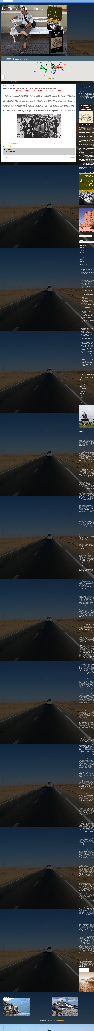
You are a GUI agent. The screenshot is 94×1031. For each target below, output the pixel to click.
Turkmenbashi (81, 916)
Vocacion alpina (88, 951)
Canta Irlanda (88, 501)
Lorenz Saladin (81, 742)
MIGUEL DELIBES (87, 795)
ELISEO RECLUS (87, 590)
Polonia (81, 842)
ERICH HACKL (86, 600)
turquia (92, 916)
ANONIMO (89, 467)
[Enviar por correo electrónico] (11, 143)
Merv (85, 788)
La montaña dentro (89, 713)
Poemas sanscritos (86, 841)
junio (82, 382)
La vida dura (88, 724)
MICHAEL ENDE (90, 793)
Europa (82, 609)
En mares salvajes (88, 597)
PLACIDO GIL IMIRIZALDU (87, 840)
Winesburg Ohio (83, 959)
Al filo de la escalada (87, 443)
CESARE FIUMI (91, 510)
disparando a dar (82, 547)
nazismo (83, 810)
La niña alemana (86, 715)
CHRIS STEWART (89, 514)
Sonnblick (80, 886)
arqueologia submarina (87, 474)
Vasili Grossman (82, 938)
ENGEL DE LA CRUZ (82, 599)
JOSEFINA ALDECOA (83, 679)
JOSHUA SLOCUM (90, 682)
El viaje (83, 588)
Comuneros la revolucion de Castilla (84, 524)
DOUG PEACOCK (83, 549)
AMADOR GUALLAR (88, 456)
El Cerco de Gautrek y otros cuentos (86, 149)
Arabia (85, 472)
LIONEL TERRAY (82, 741)
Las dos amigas (86, 728)
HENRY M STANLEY (82, 643)
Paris (93, 825)
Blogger (61, 1020)
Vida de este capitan (88, 945)
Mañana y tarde (84, 768)
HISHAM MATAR (81, 646)
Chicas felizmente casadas (89, 512)
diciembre (83, 262)
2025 (81, 248)
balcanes (87, 482)
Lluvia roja (90, 741)
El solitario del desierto (82, 584)
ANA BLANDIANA (88, 458)
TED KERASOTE (88, 896)
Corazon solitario (90, 526)
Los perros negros (88, 753)
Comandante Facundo (82, 521)
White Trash (87, 955)
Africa (85, 441)
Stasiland (90, 886)
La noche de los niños (90, 716)
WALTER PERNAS (90, 954)
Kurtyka (90, 696)
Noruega (80, 815)
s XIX (89, 866)
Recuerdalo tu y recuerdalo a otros (88, 849)
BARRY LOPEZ (81, 483)
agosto (82, 379)
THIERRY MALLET (87, 899)
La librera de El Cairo (89, 711)
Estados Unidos (90, 606)
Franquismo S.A (83, 618)
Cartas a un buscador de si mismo (85, 505)
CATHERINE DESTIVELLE (83, 507)
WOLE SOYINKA (90, 959)
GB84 (80, 624)
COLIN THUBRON (86, 520)
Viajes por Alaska (89, 942)
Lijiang (87, 740)
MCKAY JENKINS (87, 784)
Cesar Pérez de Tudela (83, 510)
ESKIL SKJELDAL (89, 604)
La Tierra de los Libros (22, 8)
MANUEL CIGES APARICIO (89, 765)
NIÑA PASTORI (85, 813)
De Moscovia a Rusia (89, 538)
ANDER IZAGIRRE (88, 459)
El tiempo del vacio (83, 585)
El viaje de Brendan (90, 588)
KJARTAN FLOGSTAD (86, 694)
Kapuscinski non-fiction (89, 688)
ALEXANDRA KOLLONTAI (83, 453)
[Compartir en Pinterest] (17, 143)
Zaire (92, 965)
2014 (81, 399)
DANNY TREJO (84, 535)
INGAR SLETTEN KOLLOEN (83, 656)
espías (88, 605)
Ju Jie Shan (82, 683)
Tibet (84, 901)
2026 (81, 247)
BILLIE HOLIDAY (82, 491)
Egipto (88, 556)
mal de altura (86, 763)
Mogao (80, 799)
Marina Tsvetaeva (87, 777)
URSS (80, 935)
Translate (88, 237)
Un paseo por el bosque (83, 924)
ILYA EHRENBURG (85, 653)
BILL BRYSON (85, 490)
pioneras (91, 839)
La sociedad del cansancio (86, 722)
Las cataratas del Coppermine (84, 726)
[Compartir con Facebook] (15, 143)
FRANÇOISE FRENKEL (82, 617)
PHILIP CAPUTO (82, 837)
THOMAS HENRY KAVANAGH (85, 900)
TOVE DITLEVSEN (86, 909)
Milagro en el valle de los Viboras (85, 797)
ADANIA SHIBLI (86, 440)
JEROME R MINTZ (87, 668)
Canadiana (82, 501)
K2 (80, 687)
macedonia (87, 761)
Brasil (83, 496)
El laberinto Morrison (86, 572)
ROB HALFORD (89, 855)
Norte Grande (90, 814)
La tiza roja (87, 723)
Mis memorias (81, 798)
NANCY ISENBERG (89, 806)
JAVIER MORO (90, 666)
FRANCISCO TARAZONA (86, 615)
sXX (84, 893)
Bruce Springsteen (83, 497)
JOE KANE (80, 672)
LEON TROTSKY (88, 737)
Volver (89, 952)
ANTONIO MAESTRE (85, 469)
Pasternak (85, 826)
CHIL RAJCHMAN (82, 513)
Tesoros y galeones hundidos (87, 898)
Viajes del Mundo (5, 81)
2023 (81, 252)
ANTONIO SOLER (86, 470)
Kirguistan (80, 694)
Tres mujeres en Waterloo (84, 912)
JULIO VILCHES (88, 686)
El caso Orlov (86, 560)
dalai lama (85, 534)
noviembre (83, 264)
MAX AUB (86, 783)
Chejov (87, 511)
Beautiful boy (81, 484)
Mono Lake (90, 799)
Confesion (80, 525)
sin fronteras (84, 882)
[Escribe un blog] (13, 143)
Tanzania (90, 895)
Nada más (80, 805)
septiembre (83, 267)
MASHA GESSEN (82, 782)
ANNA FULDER (87, 462)
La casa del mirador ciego (83, 701)
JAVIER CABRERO (82, 666)
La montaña (82, 713)
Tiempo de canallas (90, 901)
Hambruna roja (88, 637)
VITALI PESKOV (85, 949)
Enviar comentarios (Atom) (14, 160)
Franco (84, 616)
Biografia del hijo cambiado (86, 492)
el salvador (85, 582)
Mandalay (80, 764)
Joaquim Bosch (86, 671)
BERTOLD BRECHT (86, 487)
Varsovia (88, 937)
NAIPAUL (82, 806)
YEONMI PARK (81, 963)
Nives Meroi (91, 813)
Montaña (80, 800)
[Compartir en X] (14, 143)
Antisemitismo (81, 468)
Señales (84, 873)
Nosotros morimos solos (87, 815)
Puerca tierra (85, 844)
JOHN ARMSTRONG (87, 672)
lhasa (80, 739)
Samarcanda (81, 870)
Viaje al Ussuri (85, 941)
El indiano (91, 571)
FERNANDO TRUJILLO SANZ (84, 613)
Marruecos (86, 780)
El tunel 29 (85, 586)
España (80, 605)
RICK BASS (89, 854)
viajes (89, 941)
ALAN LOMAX (87, 445)
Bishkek (88, 493)
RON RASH (88, 861)
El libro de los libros (83, 573)
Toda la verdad (90, 906)
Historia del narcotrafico (88, 648)
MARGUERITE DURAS (82, 775)
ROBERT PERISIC (89, 858)
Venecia (91, 938)
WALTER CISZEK (82, 954)
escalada (80, 602)
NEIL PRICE (85, 811)
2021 (81, 255)
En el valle (86, 595)
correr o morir (81, 527)
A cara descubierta (84, 438)
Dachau (81, 534)
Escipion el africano (82, 604)
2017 (81, 393)
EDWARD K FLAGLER (82, 555)
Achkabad (80, 440)
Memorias (90, 785)
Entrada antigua (70, 157)
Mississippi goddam (88, 798)
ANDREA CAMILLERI (83, 460)
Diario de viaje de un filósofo (83, 544)
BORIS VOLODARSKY (85, 495)
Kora (79, 696)
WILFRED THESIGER (83, 956)
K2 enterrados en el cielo (87, 687)
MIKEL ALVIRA (87, 796)
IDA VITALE (90, 651)
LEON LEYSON (81, 737)
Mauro (81, 783)
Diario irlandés (91, 544)
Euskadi (88, 609)
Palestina (88, 823)
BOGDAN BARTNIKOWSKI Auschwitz (85, 494)
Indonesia (89, 654)
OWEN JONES (86, 821)
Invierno (81, 657)
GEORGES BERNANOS (88, 627)
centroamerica (81, 509)
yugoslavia (85, 965)
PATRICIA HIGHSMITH (86, 827)
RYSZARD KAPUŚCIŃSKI (83, 866)
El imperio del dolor (86, 571)
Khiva (90, 693)
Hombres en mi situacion (87, 649)
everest (92, 609)
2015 (81, 397)
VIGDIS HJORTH (87, 947)
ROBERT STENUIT (89, 859)
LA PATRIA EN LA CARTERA (85, 717)
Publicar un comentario (10, 151)
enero (82, 391)
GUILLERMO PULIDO (82, 635)
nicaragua (80, 812)
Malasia (90, 763)
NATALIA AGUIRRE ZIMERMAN (84, 807)
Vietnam (81, 947)
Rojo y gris (82, 861)
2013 (81, 400)
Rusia (84, 865)
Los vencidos (90, 756)
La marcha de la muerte (83, 712)
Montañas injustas (88, 800)
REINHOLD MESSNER (83, 851)
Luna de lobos (81, 761)
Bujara (85, 498)
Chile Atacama (89, 513)
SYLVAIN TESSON (90, 893)
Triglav (90, 913)
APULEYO (80, 472)
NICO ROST (86, 812)
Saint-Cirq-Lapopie (83, 868)
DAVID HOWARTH (86, 536)
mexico (88, 788)
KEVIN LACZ (85, 693)
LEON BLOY (83, 372)
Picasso (84, 838)
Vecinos (87, 938)
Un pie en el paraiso (83, 925)
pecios (91, 829)
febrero (82, 389)
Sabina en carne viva (83, 867)
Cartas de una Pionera (85, 506)
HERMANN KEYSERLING (88, 644)
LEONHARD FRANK (87, 738)
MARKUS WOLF (19, 144)
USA (92, 935)
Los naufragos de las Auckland (87, 752)
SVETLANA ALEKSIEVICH (84, 890)
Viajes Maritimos (82, 942)
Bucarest (91, 497)
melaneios (80, 785)
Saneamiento (87, 870)
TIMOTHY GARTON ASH (83, 906)
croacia (88, 528)
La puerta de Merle (90, 718)
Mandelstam (86, 764)
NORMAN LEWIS (83, 814)
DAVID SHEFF (90, 537)
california (80, 499)
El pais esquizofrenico (85, 580)
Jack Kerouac (81, 663)
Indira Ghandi (84, 654)
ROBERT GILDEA (90, 857)
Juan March (81, 685)
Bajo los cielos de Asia (88, 481)
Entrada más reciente (9, 157)
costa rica (87, 527)
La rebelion (84, 719)
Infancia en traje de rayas (83, 655)
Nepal (90, 811)
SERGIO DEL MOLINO (84, 874)
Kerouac (80, 693)
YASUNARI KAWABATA (90, 962)
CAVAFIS (90, 507)
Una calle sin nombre (89, 929)
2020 (81, 257)
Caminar (84, 500)
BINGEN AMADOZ (91, 491)
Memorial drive (85, 785)
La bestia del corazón (82, 699)
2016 (81, 395)
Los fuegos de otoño (87, 748)
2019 (81, 259)
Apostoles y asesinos (83, 471)
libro (86, 739)
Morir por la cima (89, 801)
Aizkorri (80, 443)
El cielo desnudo (85, 561)
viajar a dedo (89, 939)
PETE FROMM (81, 833)
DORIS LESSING (88, 548)
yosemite (80, 965)
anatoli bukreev (81, 459)
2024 (81, 250)
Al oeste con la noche (88, 444)
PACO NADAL (85, 822)
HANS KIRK (82, 638)
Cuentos (81, 530)
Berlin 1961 (87, 485)
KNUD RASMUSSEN (82, 695)
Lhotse (83, 739)
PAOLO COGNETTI (86, 824)
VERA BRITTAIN (82, 939)
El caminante (81, 559)
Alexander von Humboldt (89, 451)
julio (82, 381)
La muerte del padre (88, 714)
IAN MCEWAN (90, 650)
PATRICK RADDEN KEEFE (84, 828)
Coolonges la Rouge (82, 526)
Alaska (92, 445)
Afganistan (81, 441)
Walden (89, 953)
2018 (81, 261)
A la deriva (91, 438)
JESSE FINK (86, 669)
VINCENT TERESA (82, 948)
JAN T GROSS (85, 664)
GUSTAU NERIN (86, 636)
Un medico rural (87, 923)
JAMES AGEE (87, 663)
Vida (82, 945)
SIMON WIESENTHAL (89, 881)
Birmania (84, 493)
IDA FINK (84, 651)
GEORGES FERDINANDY (87, 628)
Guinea (80, 636)
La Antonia (85, 697)
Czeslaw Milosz (82, 533)
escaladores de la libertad (85, 603)
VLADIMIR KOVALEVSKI (87, 950)
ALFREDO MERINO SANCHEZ (84, 454)
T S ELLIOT (86, 894)
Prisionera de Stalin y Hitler (88, 843)
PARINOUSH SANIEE (84, 825)
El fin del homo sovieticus (85, 566)
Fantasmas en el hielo (82, 611)
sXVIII (81, 893)
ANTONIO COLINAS (87, 468)
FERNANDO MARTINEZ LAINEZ (84, 612)
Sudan (80, 888)
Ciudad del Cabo (88, 519)
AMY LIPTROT (81, 458)
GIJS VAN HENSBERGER (84, 629)
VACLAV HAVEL (82, 936)
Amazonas (82, 457)
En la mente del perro (87, 596)
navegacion (91, 808)
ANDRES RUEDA (86, 461)
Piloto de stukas (82, 839)
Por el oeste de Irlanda (89, 842)
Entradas (82, 968)
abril (82, 386)
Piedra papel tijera (89, 838)
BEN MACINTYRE (89, 484)
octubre (83, 266)
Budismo (80, 498)
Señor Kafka (89, 873)
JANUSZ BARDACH (87, 665)
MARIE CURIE (88, 776)
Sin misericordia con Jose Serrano (84, 883)
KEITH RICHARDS (89, 691)
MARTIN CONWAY (87, 781)
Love (89, 759)
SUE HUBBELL (85, 888)
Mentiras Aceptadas (88, 787)
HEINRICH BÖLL (83, 639)
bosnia (80, 496)
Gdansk (83, 624)
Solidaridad (86, 885)
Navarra (85, 808)
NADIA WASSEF (86, 805)
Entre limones (89, 599)
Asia (86, 476)
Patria (80, 827)
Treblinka (89, 910)
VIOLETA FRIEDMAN (90, 948)
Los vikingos (86, 758)
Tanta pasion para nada (83, 895)
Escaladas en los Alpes (88, 602)
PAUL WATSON (86, 829)
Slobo (84, 884)
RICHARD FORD (82, 854)
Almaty (84, 455)
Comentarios (83, 970)
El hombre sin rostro (11, 144)
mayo (82, 384)
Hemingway (86, 640)
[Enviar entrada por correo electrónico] (9, 143)
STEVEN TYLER (89, 887)
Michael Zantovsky (89, 794)
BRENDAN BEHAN (89, 496)
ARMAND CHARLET (86, 473)
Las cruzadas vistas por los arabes (86, 727)
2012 (81, 402)
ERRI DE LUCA (82, 601)
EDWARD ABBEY (82, 554)
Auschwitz (86, 478)
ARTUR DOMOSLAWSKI (87, 475)
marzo (82, 388)
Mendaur (80, 787)
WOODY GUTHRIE (88, 960)
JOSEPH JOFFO (89, 681)
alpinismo (81, 456)
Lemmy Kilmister (87, 735)
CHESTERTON (81, 512)
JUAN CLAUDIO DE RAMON (84, 684)
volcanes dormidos (83, 952)
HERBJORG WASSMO (90, 643)
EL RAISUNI (82, 581)
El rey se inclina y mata (89, 581)
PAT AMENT (91, 826)
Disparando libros (90, 547)
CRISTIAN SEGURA (82, 528)
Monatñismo (84, 799)
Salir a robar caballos (90, 868)
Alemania (9, 146)
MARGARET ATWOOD (88, 769)
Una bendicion (82, 929)
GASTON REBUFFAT (88, 623)
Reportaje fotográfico (87, 852)
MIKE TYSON (81, 796)
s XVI (93, 866)
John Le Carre (89, 673)
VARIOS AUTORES (82, 937)
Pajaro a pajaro (91, 822)
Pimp (87, 839)
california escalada (86, 499)
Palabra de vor (83, 823)
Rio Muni (83, 855)
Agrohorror (86, 442)
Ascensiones (82, 476)
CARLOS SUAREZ (83, 504)
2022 (81, 254)
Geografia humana (85, 626)
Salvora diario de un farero (83, 869)
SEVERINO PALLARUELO (84, 875)
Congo (85, 525)
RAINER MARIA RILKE (88, 846)
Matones (87, 782)
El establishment (85, 565)
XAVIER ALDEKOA (82, 961)
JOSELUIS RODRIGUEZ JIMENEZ (84, 680)
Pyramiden (91, 844)
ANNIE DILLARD (82, 467)
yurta (89, 965)
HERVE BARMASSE (88, 645)
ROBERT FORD (89, 856)
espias (84, 605)
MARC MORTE (91, 768)
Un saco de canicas (82, 927)
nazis (79, 810)
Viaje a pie (86, 940)
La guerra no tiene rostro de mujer (85, 708)
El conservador (86, 563)
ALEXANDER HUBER (88, 450)
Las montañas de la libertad (83, 729)
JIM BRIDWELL (86, 670)
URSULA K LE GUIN (86, 935)
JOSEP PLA (81, 681)
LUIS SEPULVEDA (87, 760)
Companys (82, 523)
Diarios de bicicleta (84, 545)
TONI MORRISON (88, 908)
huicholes (84, 650)
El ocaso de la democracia (87, 579)
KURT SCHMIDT (84, 696)
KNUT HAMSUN (90, 695)
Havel (86, 638)
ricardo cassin (84, 853)
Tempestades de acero (83, 897)
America (87, 457)
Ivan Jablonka (82, 662)
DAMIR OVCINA (91, 534)
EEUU (85, 556)
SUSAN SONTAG (82, 889)
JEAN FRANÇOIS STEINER (89, 667)
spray (85, 886)
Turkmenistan (87, 916)
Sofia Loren (81, 885)
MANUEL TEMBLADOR (87, 767)
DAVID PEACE (81, 537)
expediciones (87, 610)
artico (80, 475)
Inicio (40, 157)
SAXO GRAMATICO (82, 872)
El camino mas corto (89, 559)
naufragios (81, 808)
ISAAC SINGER (82, 659)
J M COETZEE (88, 662)
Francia (85, 614)
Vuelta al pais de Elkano (83, 953)
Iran (79, 658)
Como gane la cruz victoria (85, 522)
